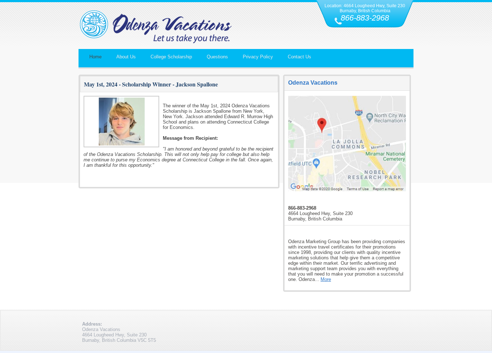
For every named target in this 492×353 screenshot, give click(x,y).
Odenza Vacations (312, 83)
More (326, 279)
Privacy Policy (258, 56)
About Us (126, 56)
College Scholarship (171, 56)
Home (95, 56)
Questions (217, 56)
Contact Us (299, 56)
